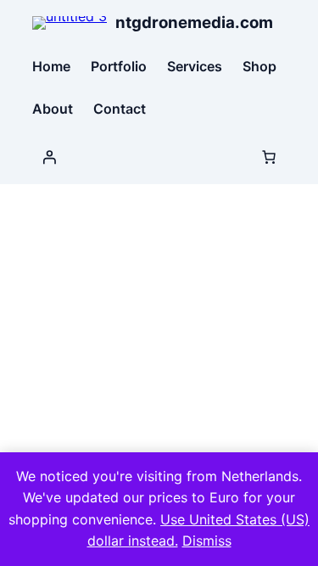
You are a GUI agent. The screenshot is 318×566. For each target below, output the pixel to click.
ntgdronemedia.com (194, 22)
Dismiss (207, 540)
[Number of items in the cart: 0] (269, 157)
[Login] (49, 157)
